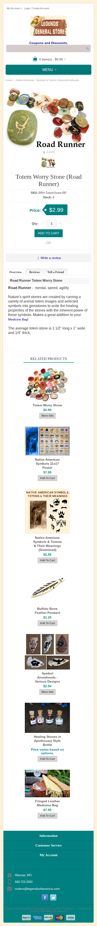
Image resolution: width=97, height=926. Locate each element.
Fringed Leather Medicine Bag (47, 803)
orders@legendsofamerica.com (37, 889)
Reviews (34, 272)
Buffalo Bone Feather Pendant (47, 610)
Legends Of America (62, 908)
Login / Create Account (36, 8)
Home (9, 80)
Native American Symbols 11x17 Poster (47, 463)
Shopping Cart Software (54, 911)
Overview (15, 272)
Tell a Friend (55, 272)
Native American (25, 80)
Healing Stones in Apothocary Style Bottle (47, 741)
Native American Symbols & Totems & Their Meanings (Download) (47, 544)
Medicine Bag (18, 319)
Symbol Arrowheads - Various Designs (47, 677)
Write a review (51, 258)
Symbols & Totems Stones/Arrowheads (57, 80)
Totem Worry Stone (47, 405)
